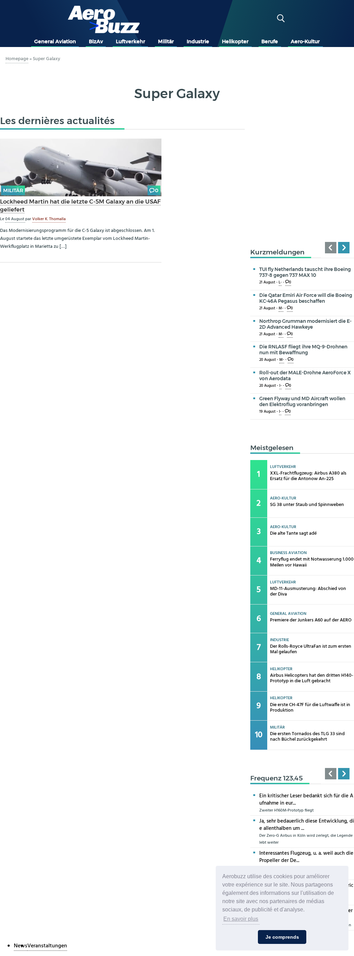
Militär (166, 41)
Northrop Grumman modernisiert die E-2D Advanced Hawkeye (305, 324)
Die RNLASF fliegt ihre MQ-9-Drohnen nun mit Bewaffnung (303, 349)
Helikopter (235, 41)
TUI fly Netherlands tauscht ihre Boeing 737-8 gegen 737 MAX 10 (305, 272)
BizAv (96, 41)
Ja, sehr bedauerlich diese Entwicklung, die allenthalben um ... (306, 825)
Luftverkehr (130, 41)
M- (281, 308)
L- (280, 282)
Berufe (269, 41)
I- (280, 386)
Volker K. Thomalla (49, 219)
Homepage (17, 59)
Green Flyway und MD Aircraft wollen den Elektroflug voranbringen (302, 401)
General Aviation (55, 41)
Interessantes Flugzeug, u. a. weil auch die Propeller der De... (306, 857)
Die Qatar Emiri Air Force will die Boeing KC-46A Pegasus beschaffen (305, 298)
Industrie (198, 41)
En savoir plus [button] (240, 919)
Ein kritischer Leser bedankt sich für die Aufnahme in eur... (306, 799)
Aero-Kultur (305, 41)
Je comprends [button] (282, 937)
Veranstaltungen (47, 945)
